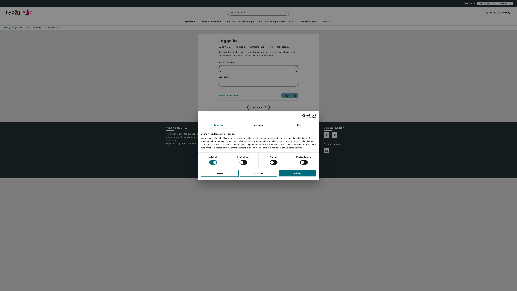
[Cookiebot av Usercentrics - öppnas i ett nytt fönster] (304, 116)
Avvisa (220, 173)
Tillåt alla (297, 173)
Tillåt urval (258, 173)
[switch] (243, 162)
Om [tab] (299, 125)
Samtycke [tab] (218, 125)
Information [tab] (258, 125)
